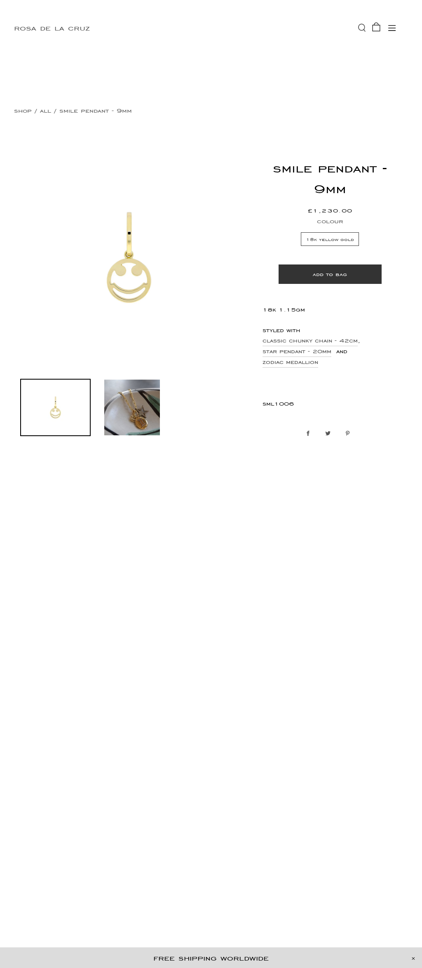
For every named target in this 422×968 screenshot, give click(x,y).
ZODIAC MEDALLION (290, 362)
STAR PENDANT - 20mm (297, 351)
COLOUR (330, 221)
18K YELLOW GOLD (330, 239)
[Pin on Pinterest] (350, 433)
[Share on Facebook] (310, 433)
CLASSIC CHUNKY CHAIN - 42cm (310, 340)
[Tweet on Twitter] (330, 433)
